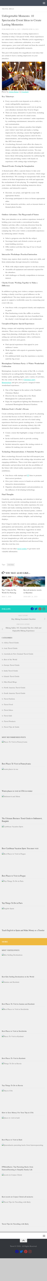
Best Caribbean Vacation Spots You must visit (20, 848)
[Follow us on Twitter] (36, 608)
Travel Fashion (9, 699)
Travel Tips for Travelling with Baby (15, 1224)
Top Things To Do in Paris (12, 903)
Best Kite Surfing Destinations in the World (18, 976)
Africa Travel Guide (11, 642)
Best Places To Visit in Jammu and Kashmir (18, 1004)
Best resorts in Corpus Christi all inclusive (17, 1196)
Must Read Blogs (10, 682)
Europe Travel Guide (12, 665)
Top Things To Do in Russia (12, 1085)
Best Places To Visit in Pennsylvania (16, 763)
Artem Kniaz (14, 92)
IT (28, 475)
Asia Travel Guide (10, 648)
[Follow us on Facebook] (32, 608)
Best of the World (10, 659)
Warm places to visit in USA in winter (17, 791)
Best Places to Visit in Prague (14, 875)
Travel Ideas (8, 9)
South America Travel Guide (14, 693)
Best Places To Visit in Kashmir (13, 1058)
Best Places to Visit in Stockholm (14, 1031)
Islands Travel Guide (11, 676)
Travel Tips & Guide (11, 727)
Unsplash (25, 92)
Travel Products (10, 721)
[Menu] (44, 3)
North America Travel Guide (14, 687)
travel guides (22, 548)
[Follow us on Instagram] (43, 608)
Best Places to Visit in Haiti (12, 1139)
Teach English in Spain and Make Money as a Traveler (23, 930)
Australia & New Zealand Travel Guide (18, 654)
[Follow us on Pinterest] (39, 608)
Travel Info (8, 715)
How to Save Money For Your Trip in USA (18, 1112)
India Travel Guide (11, 670)
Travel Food (8, 704)
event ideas (11, 565)
